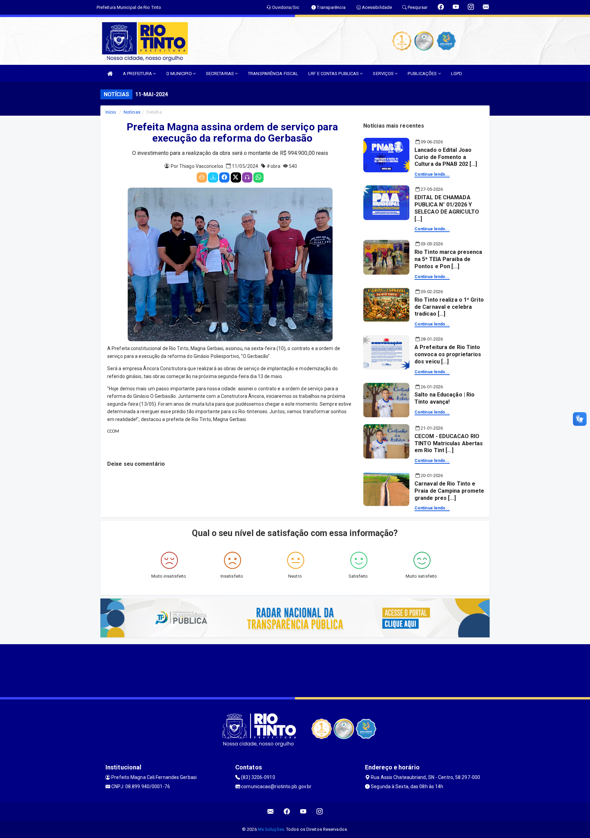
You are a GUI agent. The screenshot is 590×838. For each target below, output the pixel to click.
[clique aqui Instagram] (320, 812)
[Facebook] (224, 177)
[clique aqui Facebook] (287, 812)
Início (111, 112)
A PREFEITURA (138, 73)
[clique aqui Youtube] (303, 812)
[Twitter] (236, 177)
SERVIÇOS (384, 73)
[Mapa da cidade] (295, 669)
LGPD (456, 73)
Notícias (132, 112)
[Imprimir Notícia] (202, 177)
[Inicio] (110, 73)
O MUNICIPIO (179, 73)
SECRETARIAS (220, 73)
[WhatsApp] (258, 177)
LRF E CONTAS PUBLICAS (334, 73)
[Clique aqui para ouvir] (247, 177)
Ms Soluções (271, 829)
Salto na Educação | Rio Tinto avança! (445, 398)
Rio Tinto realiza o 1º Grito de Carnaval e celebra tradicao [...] (449, 307)
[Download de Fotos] (213, 177)
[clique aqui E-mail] (271, 812)
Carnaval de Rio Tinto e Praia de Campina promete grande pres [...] (449, 490)
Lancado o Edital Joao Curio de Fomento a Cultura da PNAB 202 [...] (446, 157)
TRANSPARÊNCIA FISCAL (273, 73)
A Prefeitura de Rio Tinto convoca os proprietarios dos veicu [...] (448, 354)
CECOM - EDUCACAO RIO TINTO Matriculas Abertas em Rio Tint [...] (449, 443)
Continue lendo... (432, 174)
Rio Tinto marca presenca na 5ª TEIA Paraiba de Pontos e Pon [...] (448, 259)
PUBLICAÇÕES (423, 73)
